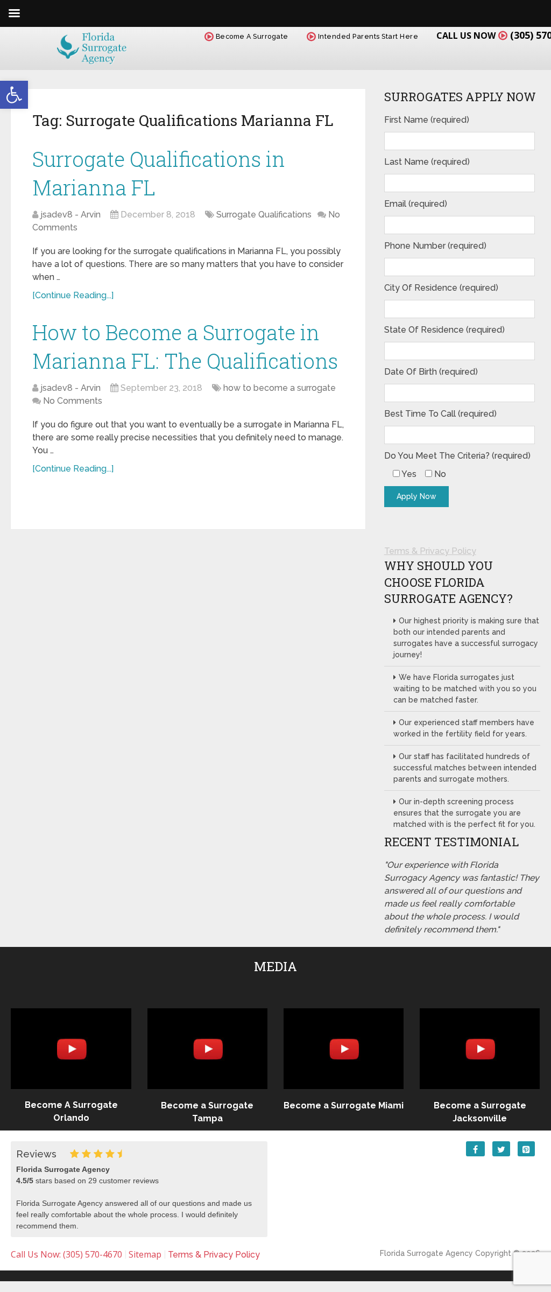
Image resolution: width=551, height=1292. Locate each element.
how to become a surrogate (279, 388)
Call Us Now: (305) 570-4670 (66, 1254)
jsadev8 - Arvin (70, 214)
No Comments (72, 401)
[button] (14, 95)
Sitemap (145, 1254)
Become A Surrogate (251, 36)
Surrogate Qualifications (264, 214)
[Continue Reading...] (73, 295)
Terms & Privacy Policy (430, 551)
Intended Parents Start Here (367, 36)
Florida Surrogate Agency (426, 1253)
